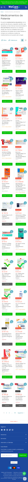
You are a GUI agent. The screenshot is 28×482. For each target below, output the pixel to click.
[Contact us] (24, 473)
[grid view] (22, 40)
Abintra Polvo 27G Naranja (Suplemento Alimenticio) (20, 336)
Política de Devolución (19, 474)
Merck (3, 125)
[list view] (25, 40)
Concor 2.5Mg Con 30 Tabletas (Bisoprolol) (7, 122)
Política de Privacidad (6, 472)
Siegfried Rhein (19, 367)
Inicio (2, 11)
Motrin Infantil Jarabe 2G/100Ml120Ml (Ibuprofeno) (6, 186)
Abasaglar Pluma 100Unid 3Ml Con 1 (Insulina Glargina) (7, 335)
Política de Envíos (8, 474)
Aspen (3, 372)
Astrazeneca (18, 65)
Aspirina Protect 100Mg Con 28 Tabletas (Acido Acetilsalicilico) (6, 63)
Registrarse (23, 455)
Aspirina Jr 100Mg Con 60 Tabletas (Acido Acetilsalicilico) (6, 246)
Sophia (17, 247)
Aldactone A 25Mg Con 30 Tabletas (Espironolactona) (21, 216)
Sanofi (3, 219)
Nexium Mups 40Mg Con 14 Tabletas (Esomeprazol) (20, 93)
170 (15, 413)
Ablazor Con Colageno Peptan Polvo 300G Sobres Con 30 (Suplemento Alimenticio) (7, 367)
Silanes (17, 128)
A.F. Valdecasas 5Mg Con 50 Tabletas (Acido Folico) (20, 276)
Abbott (3, 156)
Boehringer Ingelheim (21, 190)
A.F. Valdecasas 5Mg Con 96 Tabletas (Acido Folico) (6, 306)
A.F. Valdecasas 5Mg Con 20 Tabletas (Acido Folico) (6, 276)
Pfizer (3, 189)
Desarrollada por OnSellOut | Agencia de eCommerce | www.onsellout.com (12, 477)
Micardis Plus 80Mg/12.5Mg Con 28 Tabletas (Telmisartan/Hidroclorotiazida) (21, 186)
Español (13, 462)
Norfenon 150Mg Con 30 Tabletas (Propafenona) (6, 153)
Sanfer (17, 307)
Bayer (3, 66)
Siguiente (20, 413)
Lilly (3, 337)
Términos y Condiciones (19, 472)
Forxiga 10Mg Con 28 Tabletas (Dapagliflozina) (20, 62)
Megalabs (18, 339)
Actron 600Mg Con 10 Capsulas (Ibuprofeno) (7, 92)
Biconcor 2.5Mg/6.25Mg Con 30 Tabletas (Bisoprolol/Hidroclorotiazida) (21, 155)
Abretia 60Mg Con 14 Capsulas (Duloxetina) (21, 398)
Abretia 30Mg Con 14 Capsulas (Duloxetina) (21, 365)
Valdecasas (4, 279)
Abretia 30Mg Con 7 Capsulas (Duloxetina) (7, 398)
